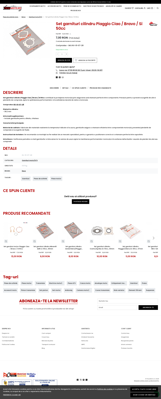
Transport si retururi (48, 344)
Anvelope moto (101, 283)
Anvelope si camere (114, 6)
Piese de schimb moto (72, 6)
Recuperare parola (127, 341)
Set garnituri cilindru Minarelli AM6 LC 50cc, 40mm (45, 247)
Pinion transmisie (28, 290)
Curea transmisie (102, 290)
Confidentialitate (8, 341)
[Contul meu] (140, 8)
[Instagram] (81, 379)
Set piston (43, 290)
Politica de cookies (105, 389)
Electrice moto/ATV (57, 283)
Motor (24, 17)
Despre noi (5, 333)
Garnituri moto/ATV (35, 17)
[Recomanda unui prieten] (63, 77)
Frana (144, 283)
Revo (24, 171)
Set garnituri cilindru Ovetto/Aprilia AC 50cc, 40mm (102, 247)
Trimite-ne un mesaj (68, 73)
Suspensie (150, 290)
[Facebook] (78, 379)
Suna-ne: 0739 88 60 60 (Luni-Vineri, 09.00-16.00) (81, 70)
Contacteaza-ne (87, 333)
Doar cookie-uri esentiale (144, 395)
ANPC (83, 344)
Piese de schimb (40, 179)
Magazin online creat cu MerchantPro (146, 381)
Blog (43, 348)
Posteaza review (81, 201)
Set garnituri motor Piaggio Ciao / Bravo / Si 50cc (16, 247)
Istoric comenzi (126, 344)
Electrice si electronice (93, 6)
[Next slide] (153, 238)
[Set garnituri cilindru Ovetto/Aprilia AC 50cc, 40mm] (102, 230)
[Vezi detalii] (6, 241)
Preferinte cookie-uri (12, 395)
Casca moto (85, 283)
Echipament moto (119, 283)
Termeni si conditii (8, 337)
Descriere (54, 88)
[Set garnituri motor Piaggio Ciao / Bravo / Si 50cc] (16, 230)
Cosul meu (45, 337)
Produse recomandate (100, 88)
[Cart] (150, 8)
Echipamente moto (37, 6)
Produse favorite (126, 348)
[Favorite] (129, 8)
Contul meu (125, 333)
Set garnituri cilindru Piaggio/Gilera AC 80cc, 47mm (130, 247)
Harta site (84, 341)
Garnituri (25, 179)
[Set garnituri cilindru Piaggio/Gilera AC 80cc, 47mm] (130, 230)
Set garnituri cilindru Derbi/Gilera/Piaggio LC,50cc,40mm (73, 247)
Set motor (56, 290)
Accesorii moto (54, 6)
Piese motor (56, 179)
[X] (87, 379)
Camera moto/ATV (84, 290)
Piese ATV (72, 283)
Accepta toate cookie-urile (144, 389)
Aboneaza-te (148, 307)
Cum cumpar (46, 333)
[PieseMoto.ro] (15, 8)
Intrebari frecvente (87, 337)
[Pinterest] (84, 379)
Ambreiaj (68, 290)
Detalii (65, 88)
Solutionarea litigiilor (88, 348)
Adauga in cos (64, 60)
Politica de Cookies (8, 344)
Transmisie (40, 283)
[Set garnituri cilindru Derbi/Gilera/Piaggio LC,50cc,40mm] (73, 230)
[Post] (57, 77)
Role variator (119, 290)
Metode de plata (47, 341)
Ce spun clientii (79, 88)
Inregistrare (125, 337)
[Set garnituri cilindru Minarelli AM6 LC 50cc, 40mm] (45, 230)
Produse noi (76, 10)
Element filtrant (135, 290)
